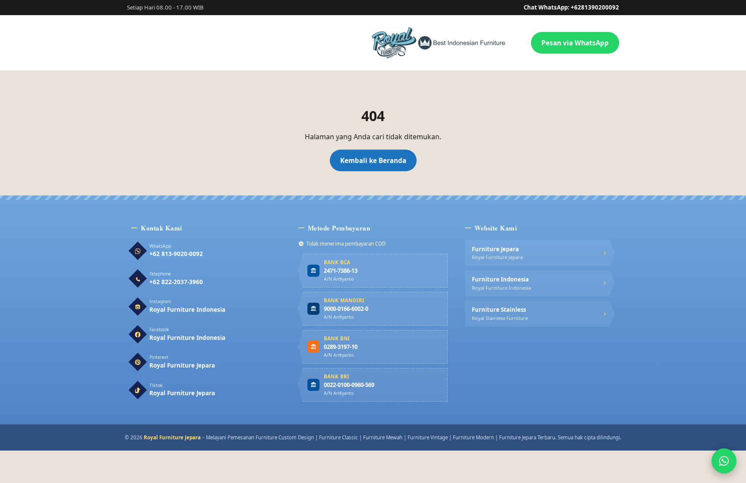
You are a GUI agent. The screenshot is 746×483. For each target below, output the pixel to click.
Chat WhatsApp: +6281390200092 (571, 7)
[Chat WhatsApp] (724, 460)
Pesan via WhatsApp (575, 42)
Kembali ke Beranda (373, 160)
